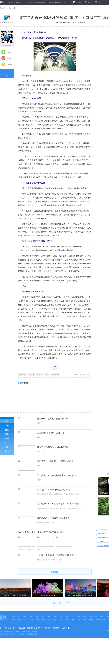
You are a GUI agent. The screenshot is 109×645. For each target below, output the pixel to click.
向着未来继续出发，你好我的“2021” (54, 418)
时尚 (49, 619)
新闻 (7, 425)
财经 (7, 430)
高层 (31, 616)
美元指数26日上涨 (44, 2)
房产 (96, 616)
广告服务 (56, 628)
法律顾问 (48, 628)
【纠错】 (77, 374)
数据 (84, 619)
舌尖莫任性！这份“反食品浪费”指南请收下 (57, 475)
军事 (55, 616)
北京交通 (31, 374)
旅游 (66, 619)
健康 (72, 619)
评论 (6, 75)
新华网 (2, 8)
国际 (7, 434)
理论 (43, 616)
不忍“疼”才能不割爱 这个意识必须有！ (55, 461)
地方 (19, 616)
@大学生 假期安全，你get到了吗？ (53, 446)
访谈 (61, 616)
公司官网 (13, 628)
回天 (47, 374)
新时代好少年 (102, 533)
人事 (37, 616)
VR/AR (97, 619)
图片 (7, 442)
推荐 (7, 421)
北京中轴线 (55, 374)
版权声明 (39, 628)
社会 (7, 447)
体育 (55, 619)
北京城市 (40, 374)
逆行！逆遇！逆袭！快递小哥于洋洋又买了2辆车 (41, 532)
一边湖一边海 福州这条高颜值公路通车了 (56, 555)
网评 (7, 438)
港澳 (66, 616)
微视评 (103, 619)
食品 (61, 619)
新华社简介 (3, 628)
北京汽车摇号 (102, 529)
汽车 (90, 616)
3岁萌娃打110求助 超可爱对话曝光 (53, 489)
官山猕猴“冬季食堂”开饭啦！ (51, 432)
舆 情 (91, 619)
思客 (13, 619)
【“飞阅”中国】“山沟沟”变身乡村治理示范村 (58, 503)
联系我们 (22, 628)
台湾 (72, 616)
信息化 (79, 619)
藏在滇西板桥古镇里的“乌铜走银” (53, 518)
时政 (9, 8)
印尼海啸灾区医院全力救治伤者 (24, 2)
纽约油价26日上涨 (59, 2)
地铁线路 (22, 374)
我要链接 (30, 628)
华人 (78, 616)
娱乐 (43, 619)
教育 (102, 616)
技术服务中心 (66, 628)
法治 (7, 451)
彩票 (37, 619)
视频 (31, 619)
